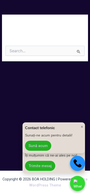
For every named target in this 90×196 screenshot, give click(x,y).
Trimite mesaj (40, 166)
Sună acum (38, 145)
